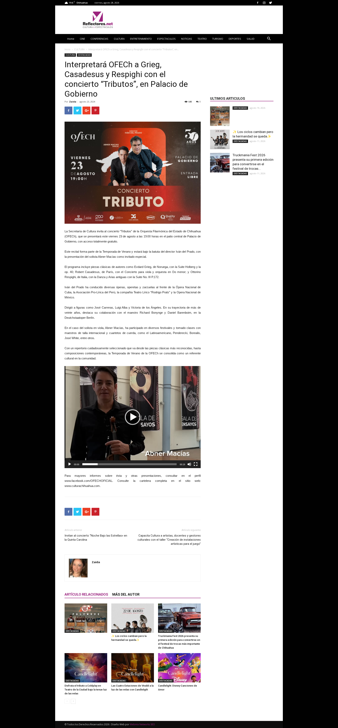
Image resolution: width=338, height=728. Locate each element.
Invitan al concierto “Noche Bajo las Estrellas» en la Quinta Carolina (96, 537)
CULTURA (119, 38)
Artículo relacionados (86, 594)
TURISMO (217, 38)
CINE (82, 38)
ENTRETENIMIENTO (141, 38)
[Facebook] (258, 2)
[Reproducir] (70, 464)
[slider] (129, 464)
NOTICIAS (186, 38)
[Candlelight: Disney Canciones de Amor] (179, 667)
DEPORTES (235, 38)
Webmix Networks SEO (142, 724)
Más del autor (125, 594)
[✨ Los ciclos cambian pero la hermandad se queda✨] (132, 618)
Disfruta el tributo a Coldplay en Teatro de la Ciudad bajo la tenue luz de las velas (86, 689)
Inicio (67, 49)
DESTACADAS (84, 55)
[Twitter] (270, 2)
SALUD (250, 38)
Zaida (72, 101)
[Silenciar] (189, 464)
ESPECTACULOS (166, 38)
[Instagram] (264, 2)
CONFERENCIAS (99, 38)
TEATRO (202, 38)
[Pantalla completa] (196, 464)
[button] (268, 39)
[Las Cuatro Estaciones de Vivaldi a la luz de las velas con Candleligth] (132, 667)
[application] (133, 417)
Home (70, 38)
